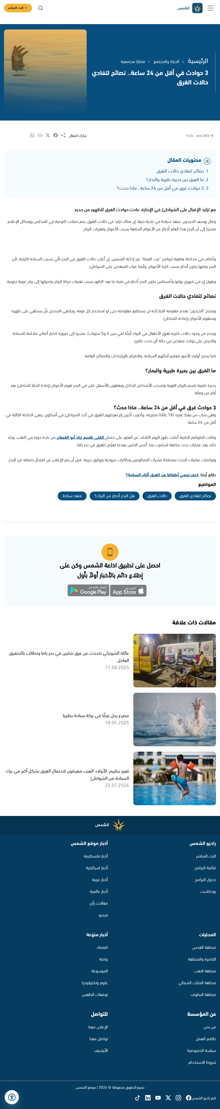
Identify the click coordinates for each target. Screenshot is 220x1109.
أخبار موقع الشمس (89, 843)
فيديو (103, 915)
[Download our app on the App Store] (129, 592)
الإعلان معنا (98, 1027)
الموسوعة (99, 971)
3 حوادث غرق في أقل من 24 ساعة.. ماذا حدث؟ (160, 188)
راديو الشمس (203, 843)
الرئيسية (198, 61)
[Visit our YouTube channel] (160, 1098)
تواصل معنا (98, 1039)
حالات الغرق (157, 496)
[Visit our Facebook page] (188, 1098)
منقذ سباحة (72, 496)
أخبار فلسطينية (96, 856)
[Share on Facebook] (57, 136)
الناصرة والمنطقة (202, 959)
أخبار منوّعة (97, 934)
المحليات (207, 934)
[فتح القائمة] (210, 8)
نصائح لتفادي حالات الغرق (180, 171)
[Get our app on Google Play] (91, 592)
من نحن (210, 1027)
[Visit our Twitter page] (171, 1098)
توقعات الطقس (95, 995)
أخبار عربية (100, 880)
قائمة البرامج (205, 868)
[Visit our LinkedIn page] (150, 1098)
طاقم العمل (206, 1039)
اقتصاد (102, 948)
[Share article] (65, 136)
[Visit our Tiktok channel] (140, 1098)
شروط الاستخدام (202, 1062)
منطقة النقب (205, 971)
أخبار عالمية (99, 892)
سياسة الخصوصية (201, 1051)
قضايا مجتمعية (133, 62)
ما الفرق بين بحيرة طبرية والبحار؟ (175, 179)
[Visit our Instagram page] (181, 1098)
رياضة (103, 959)
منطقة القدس (204, 948)
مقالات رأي (99, 903)
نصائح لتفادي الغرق (195, 496)
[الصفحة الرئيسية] (190, 8)
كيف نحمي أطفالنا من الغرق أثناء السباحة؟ (162, 475)
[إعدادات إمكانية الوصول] (12, 1097)
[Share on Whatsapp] (34, 136)
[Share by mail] (42, 136)
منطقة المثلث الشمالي (197, 983)
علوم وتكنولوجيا (95, 983)
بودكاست (208, 892)
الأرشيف (101, 1051)
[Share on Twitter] (49, 136)
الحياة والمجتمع (166, 62)
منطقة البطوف (203, 995)
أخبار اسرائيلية (97, 868)
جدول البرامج (205, 880)
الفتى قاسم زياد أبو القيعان (80, 437)
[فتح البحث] (40, 8)
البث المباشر (15, 8)
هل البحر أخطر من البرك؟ (114, 496)
